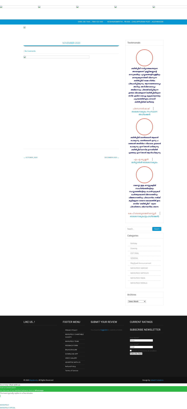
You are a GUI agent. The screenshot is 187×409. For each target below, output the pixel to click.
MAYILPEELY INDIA (138, 278)
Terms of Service (71, 370)
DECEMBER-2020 (112, 157)
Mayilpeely (33, 380)
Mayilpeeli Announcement (141, 263)
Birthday (134, 243)
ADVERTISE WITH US (72, 362)
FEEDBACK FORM (71, 345)
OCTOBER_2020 (30, 157)
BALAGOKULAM (71, 349)
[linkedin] (41, 21)
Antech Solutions (156, 380)
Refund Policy (70, 366)
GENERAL (134, 258)
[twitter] (31, 21)
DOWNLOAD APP (71, 354)
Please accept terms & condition (144, 351)
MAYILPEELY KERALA (139, 283)
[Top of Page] (180, 402)
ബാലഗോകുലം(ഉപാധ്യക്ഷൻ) (144, 216)
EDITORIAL (135, 253)
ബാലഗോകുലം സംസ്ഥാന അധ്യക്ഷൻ (144, 113)
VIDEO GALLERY (71, 358)
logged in (104, 330)
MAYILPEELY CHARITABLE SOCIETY (74, 335)
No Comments (30, 51)
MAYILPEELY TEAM (72, 341)
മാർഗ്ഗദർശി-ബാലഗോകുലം (144, 162)
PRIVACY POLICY (71, 330)
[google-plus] (36, 21)
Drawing (134, 248)
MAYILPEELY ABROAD (139, 268)
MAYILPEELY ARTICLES (140, 273)
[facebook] (26, 21)
